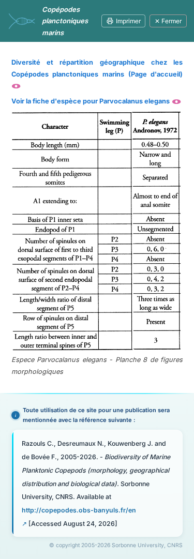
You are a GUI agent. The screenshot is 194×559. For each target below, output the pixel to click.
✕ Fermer (168, 21)
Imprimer (128, 21)
